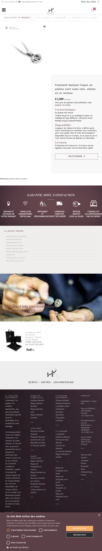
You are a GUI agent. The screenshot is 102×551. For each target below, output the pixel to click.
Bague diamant (37, 461)
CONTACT (85, 396)
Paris (83, 469)
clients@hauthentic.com (31, 2)
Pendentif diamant (38, 437)
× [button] (99, 515)
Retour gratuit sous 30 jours (15, 246)
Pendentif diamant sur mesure (38, 486)
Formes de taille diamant (62, 441)
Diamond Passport (63, 403)
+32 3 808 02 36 (87, 432)
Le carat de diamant (63, 451)
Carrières (59, 420)
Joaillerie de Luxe (37, 440)
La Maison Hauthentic (62, 397)
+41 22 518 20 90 (11, 2)
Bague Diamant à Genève (62, 456)
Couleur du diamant (60, 447)
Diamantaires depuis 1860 (14, 239)
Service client (86, 455)
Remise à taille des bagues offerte (17, 252)
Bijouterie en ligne (38, 442)
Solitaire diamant (37, 400)
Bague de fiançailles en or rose (62, 496)
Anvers (46, 382)
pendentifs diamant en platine (17, 179)
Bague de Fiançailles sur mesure (36, 467)
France (83, 475)
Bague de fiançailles (37, 397)
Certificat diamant (63, 437)
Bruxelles (84, 466)
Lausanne (84, 460)
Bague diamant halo (37, 411)
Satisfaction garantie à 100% (14, 249)
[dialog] (51, 531)
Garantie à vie (10, 255)
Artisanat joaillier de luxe (14, 242)
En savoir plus (53, 526)
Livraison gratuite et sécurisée (15, 258)
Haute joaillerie (36, 457)
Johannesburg (64, 382)
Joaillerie (36, 428)
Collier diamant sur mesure (38, 491)
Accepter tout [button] (79, 528)
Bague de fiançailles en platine (61, 488)
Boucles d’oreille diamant (37, 433)
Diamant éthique (62, 400)
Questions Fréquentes (60, 416)
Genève (33, 382)
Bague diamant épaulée (37, 405)
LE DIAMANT (62, 431)
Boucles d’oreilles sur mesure (38, 480)
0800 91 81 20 (86, 442)
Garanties (59, 412)
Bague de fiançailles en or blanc (62, 471)
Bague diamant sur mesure (38, 474)
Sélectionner (75, 156)
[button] (35, 547)
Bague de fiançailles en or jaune (62, 479)
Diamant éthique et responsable (16, 236)
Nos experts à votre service (15, 261)
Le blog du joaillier (38, 445)
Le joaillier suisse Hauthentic (62, 408)
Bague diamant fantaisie (37, 416)
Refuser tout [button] (79, 535)
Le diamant (60, 434)
